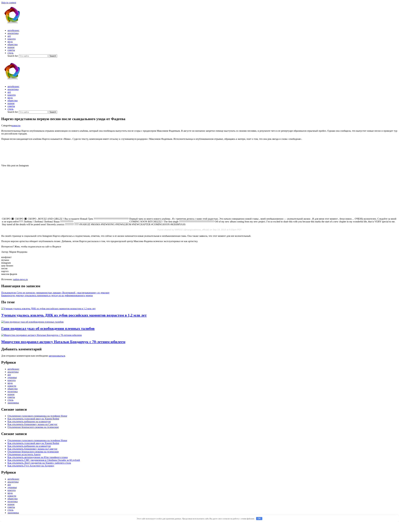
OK (259, 518)
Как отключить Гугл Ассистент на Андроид (30, 465)
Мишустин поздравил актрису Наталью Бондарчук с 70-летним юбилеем (63, 342)
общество (12, 44)
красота (11, 38)
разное (10, 47)
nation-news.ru (20, 279)
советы (11, 50)
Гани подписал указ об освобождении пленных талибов (48, 328)
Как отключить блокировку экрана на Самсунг (32, 424)
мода (10, 41)
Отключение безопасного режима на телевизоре (33, 427)
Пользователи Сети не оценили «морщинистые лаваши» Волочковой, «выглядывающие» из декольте (55, 292)
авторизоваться (57, 355)
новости (16, 125)
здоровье (12, 377)
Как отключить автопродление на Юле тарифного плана (37, 457)
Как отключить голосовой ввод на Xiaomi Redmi (33, 418)
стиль (10, 53)
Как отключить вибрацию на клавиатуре (29, 421)
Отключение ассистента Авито (24, 454)
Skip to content (8, 2)
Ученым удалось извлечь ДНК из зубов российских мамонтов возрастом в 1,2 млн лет (74, 315)
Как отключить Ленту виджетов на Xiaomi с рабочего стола (39, 463)
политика (12, 391)
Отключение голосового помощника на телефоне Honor (37, 416)
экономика (13, 402)
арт (9, 36)
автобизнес (13, 30)
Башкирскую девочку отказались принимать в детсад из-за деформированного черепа (47, 295)
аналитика (13, 33)
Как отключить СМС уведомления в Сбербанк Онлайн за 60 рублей (43, 460)
